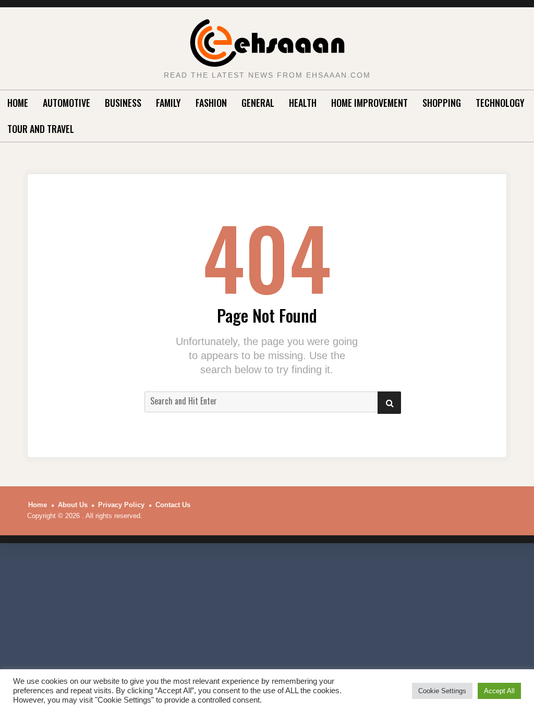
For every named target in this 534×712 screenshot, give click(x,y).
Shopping (441, 102)
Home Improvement (369, 102)
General (257, 102)
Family (168, 102)
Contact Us (172, 505)
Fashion (211, 102)
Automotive (66, 102)
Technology (500, 102)
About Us (73, 505)
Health (303, 102)
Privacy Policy (121, 505)
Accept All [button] (499, 691)
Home (17, 102)
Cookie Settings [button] (442, 691)
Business (123, 102)
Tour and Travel (40, 129)
